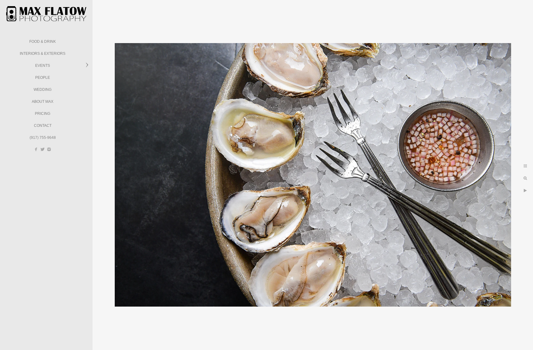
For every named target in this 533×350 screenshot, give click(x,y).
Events (42, 65)
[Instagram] (49, 149)
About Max (42, 101)
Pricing (42, 113)
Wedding (43, 89)
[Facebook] (36, 149)
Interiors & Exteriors (42, 53)
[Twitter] (42, 149)
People (42, 77)
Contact (43, 125)
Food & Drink (42, 41)
